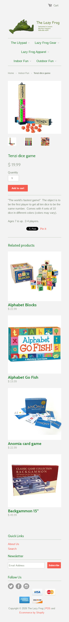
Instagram (26, 586)
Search (12, 548)
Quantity (13, 172)
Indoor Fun (23, 73)
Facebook (19, 586)
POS (47, 608)
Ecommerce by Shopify (31, 612)
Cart (56, 5)
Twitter (11, 586)
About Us (13, 544)
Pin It (43, 228)
